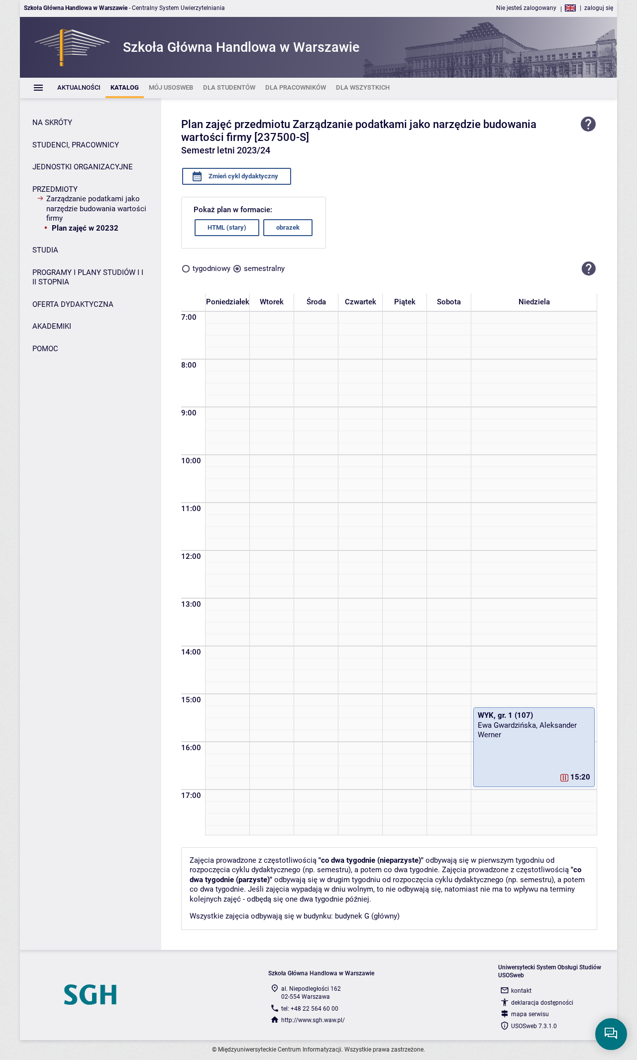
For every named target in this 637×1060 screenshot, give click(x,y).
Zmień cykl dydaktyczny (242, 176)
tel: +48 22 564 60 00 (309, 1008)
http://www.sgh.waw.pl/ (313, 1020)
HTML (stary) (227, 227)
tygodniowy (211, 268)
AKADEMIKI (51, 326)
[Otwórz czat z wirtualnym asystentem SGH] (611, 1034)
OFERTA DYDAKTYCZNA (72, 304)
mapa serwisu (530, 1014)
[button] (588, 269)
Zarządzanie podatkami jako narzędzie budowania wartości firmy (96, 208)
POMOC (45, 348)
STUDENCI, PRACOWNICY (75, 144)
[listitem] (79, 88)
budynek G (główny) (367, 916)
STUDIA (45, 250)
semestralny (264, 268)
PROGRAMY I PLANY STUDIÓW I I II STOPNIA (87, 277)
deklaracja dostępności (542, 1002)
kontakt (521, 990)
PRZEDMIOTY (55, 189)
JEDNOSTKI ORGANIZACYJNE (82, 166)
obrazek (288, 227)
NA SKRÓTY (52, 122)
